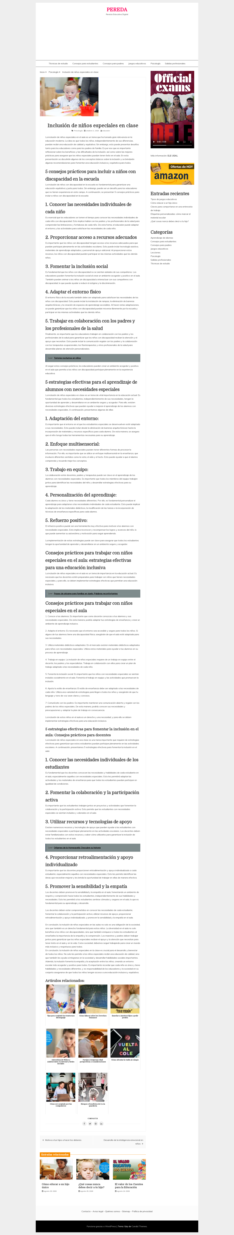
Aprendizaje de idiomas (162, 237)
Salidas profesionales (175, 63)
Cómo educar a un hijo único (164, 202)
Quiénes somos (112, 1211)
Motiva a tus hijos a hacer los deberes (63, 1140)
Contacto (86, 1211)
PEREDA (117, 9)
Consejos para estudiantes (85, 63)
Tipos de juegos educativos (164, 199)
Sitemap (126, 1211)
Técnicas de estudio (58, 63)
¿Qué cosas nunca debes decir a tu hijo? (170, 221)
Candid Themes (139, 1226)
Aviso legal (98, 1211)
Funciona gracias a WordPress (102, 1226)
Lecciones (155, 252)
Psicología (155, 63)
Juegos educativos (137, 63)
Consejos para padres (113, 63)
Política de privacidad (142, 1211)
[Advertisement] (117, 36)
